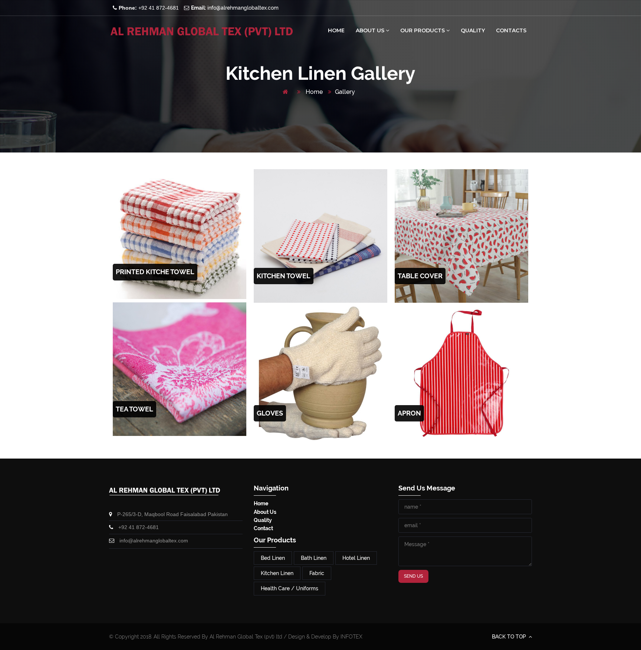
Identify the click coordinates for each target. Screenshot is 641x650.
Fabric (316, 573)
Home (336, 30)
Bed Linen (273, 558)
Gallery (345, 91)
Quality (473, 30)
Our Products (423, 30)
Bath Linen (313, 558)
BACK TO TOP (509, 637)
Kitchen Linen (277, 573)
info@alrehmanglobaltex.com (235, 8)
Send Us (413, 576)
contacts (511, 30)
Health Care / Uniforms (289, 588)
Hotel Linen (356, 558)
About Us (371, 30)
